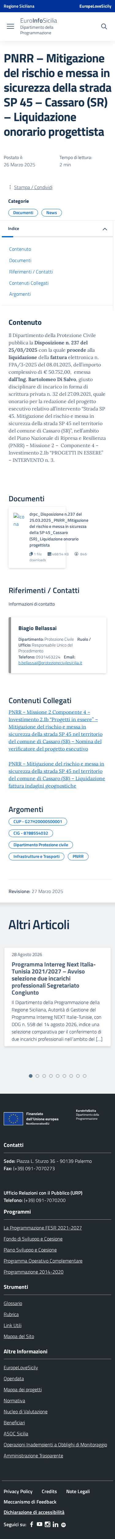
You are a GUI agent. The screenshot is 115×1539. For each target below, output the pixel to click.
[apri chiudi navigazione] (10, 27)
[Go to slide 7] (71, 1076)
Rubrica (11, 1314)
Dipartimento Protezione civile (40, 844)
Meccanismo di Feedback (30, 1501)
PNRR (78, 856)
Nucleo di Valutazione (26, 1411)
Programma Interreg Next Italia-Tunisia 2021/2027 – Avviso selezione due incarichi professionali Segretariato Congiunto (54, 978)
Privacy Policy (18, 1491)
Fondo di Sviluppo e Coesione (33, 1238)
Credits (49, 1491)
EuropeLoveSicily (95, 6)
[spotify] (63, 1524)
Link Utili (12, 1325)
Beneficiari (14, 1422)
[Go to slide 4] (51, 1076)
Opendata (14, 1378)
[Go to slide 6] (64, 1076)
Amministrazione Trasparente (33, 1455)
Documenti (23, 212)
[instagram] (47, 1524)
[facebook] (31, 1524)
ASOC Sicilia (16, 1433)
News (51, 212)
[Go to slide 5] (57, 1076)
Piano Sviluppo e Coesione (30, 1249)
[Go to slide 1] (31, 1076)
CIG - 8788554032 (30, 833)
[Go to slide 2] (37, 1076)
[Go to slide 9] (84, 1076)
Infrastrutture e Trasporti (36, 856)
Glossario (13, 1303)
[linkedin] (55, 1524)
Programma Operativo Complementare (43, 1260)
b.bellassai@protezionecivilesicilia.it (50, 662)
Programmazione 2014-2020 (33, 1271)
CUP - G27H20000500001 (37, 821)
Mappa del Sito (19, 1336)
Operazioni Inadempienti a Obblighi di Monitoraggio (55, 1444)
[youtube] (39, 1524)
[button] (57, 229)
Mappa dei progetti (23, 1389)
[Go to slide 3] (44, 1076)
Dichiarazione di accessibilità (34, 1512)
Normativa (14, 1400)
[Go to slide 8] (78, 1076)
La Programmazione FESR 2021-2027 (43, 1227)
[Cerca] (104, 27)
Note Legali (78, 1491)
